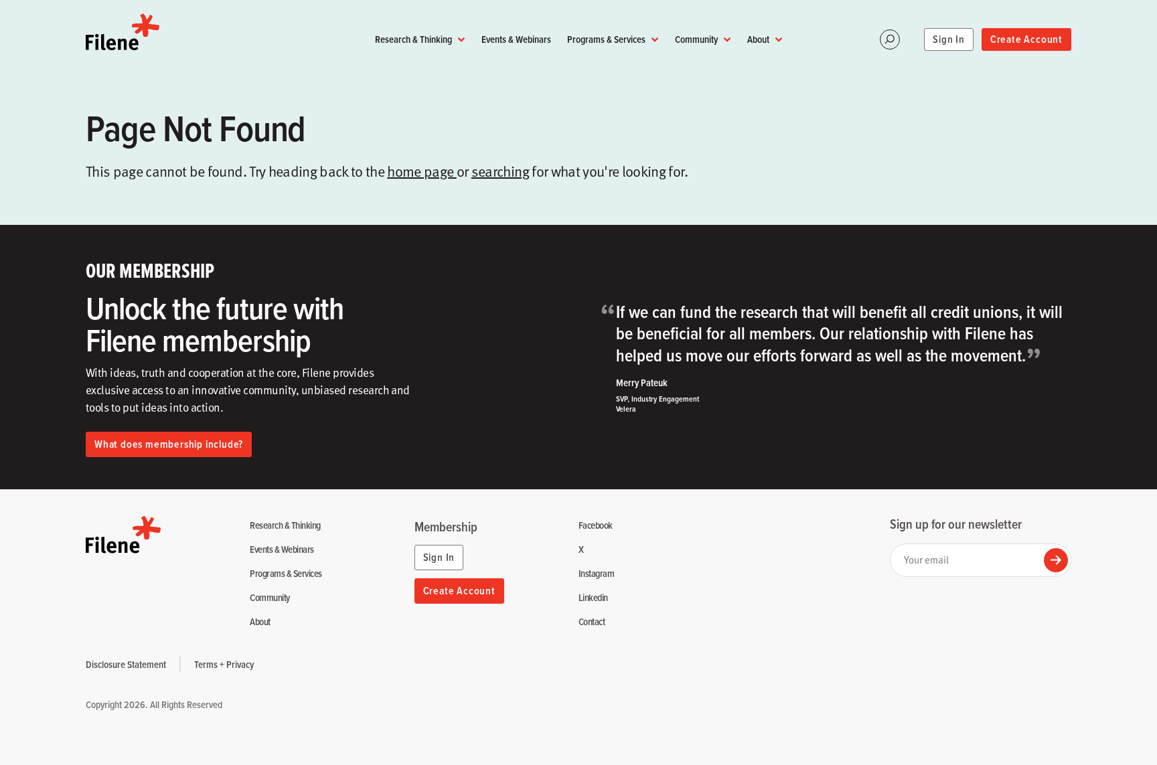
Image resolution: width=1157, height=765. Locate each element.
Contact (591, 622)
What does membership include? (168, 444)
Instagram (596, 574)
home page (421, 171)
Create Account (1026, 39)
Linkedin (593, 598)
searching (500, 171)
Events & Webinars (516, 39)
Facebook (595, 525)
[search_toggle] (890, 39)
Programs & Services (606, 39)
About (758, 39)
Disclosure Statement (126, 664)
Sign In (949, 39)
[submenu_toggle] (461, 40)
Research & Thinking (413, 39)
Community (696, 39)
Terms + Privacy (224, 664)
